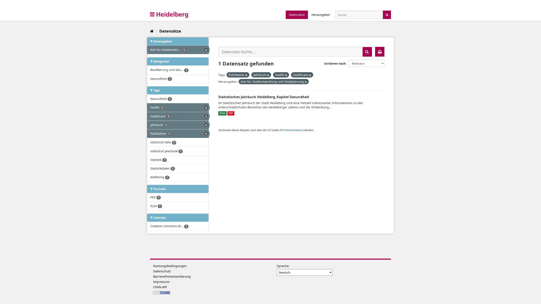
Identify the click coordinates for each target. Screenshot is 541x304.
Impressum (161, 282)
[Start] (152, 31)
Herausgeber (320, 15)
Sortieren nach (335, 63)
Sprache (282, 266)
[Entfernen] (246, 75)
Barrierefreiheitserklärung (172, 276)
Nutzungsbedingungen (170, 266)
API (269, 130)
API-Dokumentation (291, 130)
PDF (231, 113)
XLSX (222, 113)
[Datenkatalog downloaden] (379, 52)
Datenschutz (162, 271)
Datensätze (297, 15)
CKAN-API (160, 287)
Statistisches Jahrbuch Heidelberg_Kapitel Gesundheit (263, 97)
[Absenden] (387, 14)
